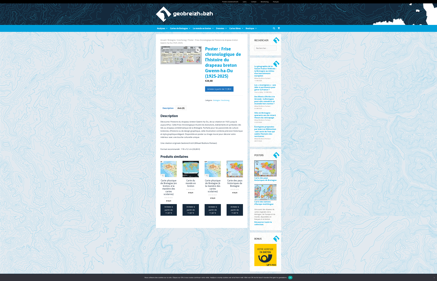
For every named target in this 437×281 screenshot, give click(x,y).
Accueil (163, 40)
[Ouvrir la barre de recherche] (274, 28)
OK (290, 277)
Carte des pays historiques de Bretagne (265, 179)
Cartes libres (235, 28)
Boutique (250, 28)
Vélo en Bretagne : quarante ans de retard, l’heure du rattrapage (265, 115)
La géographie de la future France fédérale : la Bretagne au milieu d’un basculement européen (265, 71)
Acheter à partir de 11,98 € (219, 89)
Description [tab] (168, 108)
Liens (244, 2)
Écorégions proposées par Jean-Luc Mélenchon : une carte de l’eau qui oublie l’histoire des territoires (265, 131)
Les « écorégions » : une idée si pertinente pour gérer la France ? (265, 87)
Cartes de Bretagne (179, 28)
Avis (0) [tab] (181, 108)
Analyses (161, 28)
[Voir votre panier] (279, 28)
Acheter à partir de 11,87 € (168, 209)
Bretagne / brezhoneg (177, 40)
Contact (253, 2)
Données (220, 28)
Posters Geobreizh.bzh (230, 2)
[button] (198, 50)
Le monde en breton (202, 28)
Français (276, 2)
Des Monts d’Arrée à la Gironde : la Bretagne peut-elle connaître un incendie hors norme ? (264, 100)
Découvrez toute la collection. (263, 223)
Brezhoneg (264, 2)
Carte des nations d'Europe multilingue (263, 203)
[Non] (434, 277)
